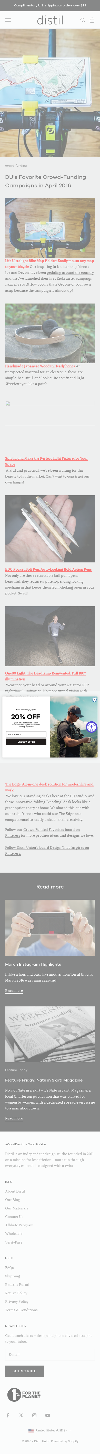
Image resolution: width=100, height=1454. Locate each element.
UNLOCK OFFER (26, 742)
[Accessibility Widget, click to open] (91, 727)
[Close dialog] (94, 700)
